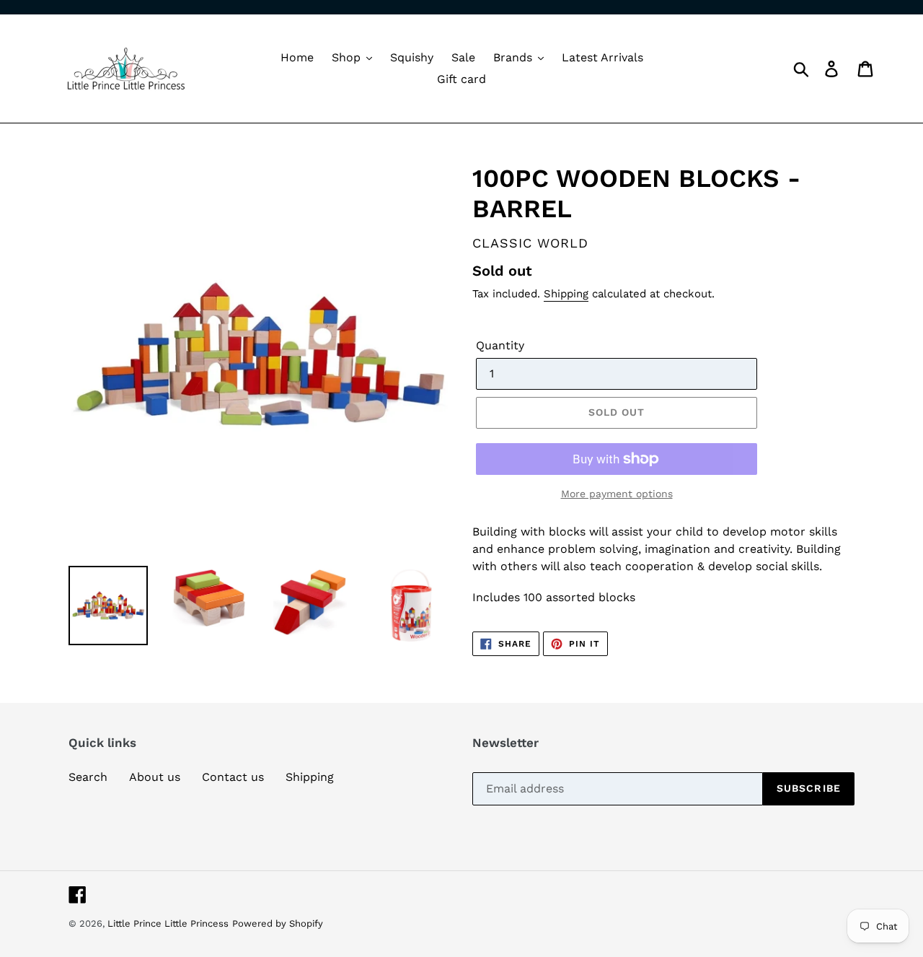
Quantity (500, 345)
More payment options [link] (617, 493)
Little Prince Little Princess (168, 923)
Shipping (566, 293)
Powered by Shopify (277, 923)
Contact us (233, 777)
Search (88, 777)
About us (154, 777)
